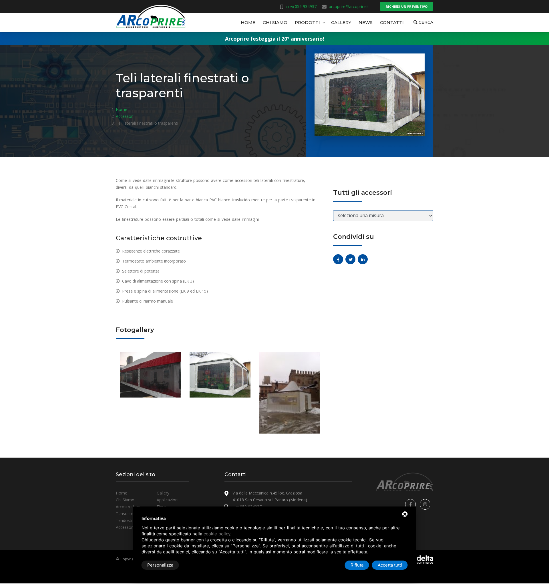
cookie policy (217, 534)
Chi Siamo (275, 22)
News (366, 22)
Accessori (125, 527)
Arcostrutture (128, 506)
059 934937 (302, 6)
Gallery (341, 22)
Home (248, 22)
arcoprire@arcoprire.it (349, 6)
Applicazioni (167, 499)
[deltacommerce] (420, 559)
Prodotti (307, 22)
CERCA (425, 22)
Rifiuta (357, 565)
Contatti (392, 22)
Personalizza (160, 565)
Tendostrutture (130, 520)
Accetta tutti (390, 565)
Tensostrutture (130, 513)
